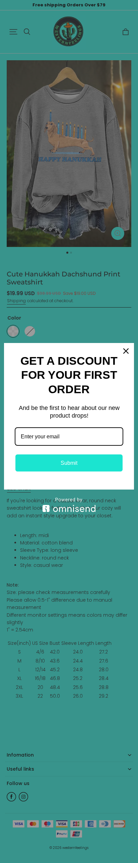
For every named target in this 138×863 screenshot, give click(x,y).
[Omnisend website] (69, 505)
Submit (69, 463)
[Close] (126, 351)
